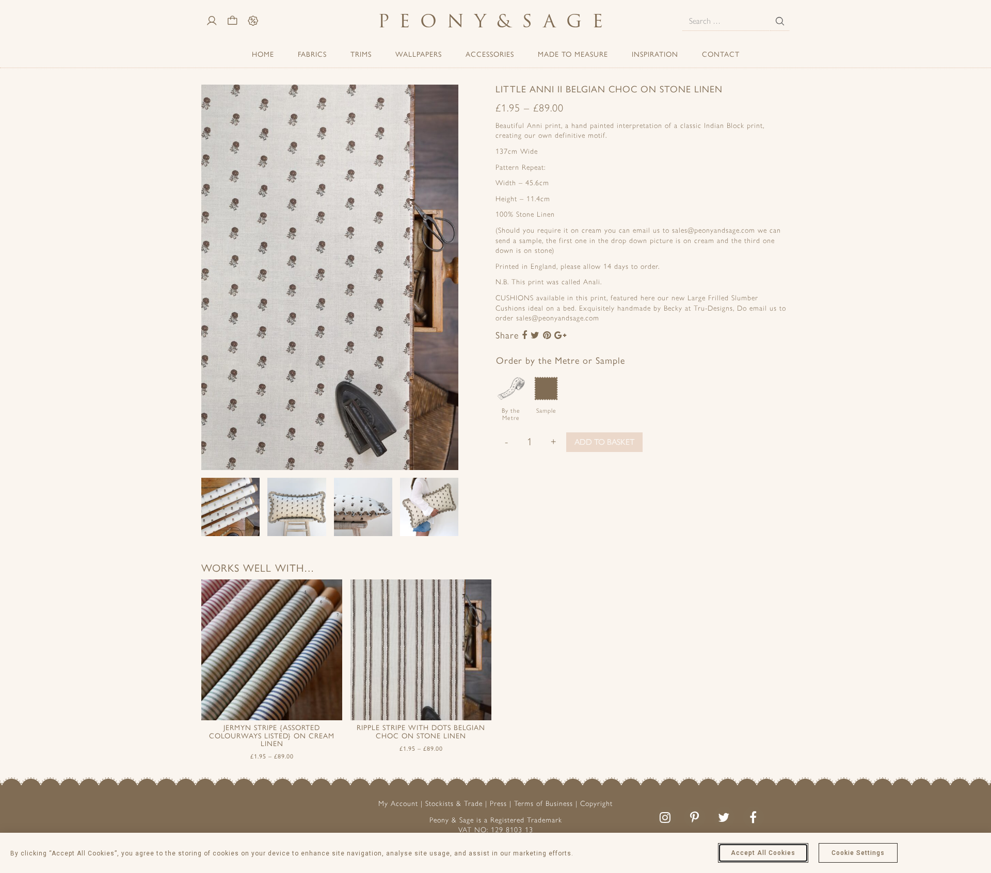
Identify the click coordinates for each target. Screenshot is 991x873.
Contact (721, 54)
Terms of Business (543, 803)
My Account (398, 803)
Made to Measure (573, 54)
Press (498, 803)
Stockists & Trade (454, 803)
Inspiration (655, 54)
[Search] (780, 21)
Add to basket (604, 442)
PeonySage (495, 21)
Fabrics (312, 54)
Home (263, 54)
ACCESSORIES (490, 54)
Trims (361, 54)
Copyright (596, 803)
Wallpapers (418, 54)
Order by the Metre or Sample (560, 360)
